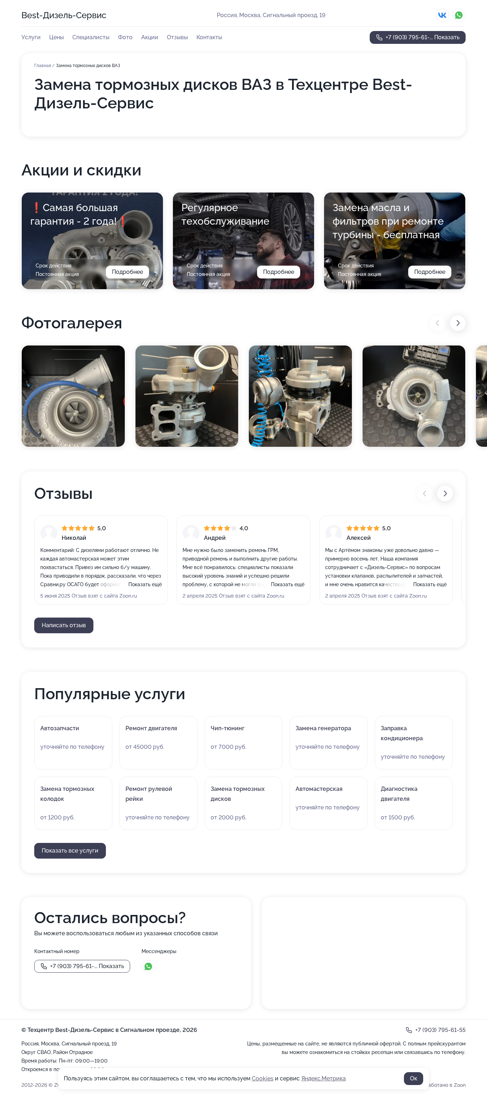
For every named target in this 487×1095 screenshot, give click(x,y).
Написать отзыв (64, 625)
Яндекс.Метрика (323, 1078)
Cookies (262, 1078)
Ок (413, 1078)
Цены (56, 37)
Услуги (31, 37)
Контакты (209, 37)
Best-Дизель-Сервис (63, 15)
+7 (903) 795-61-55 (440, 1030)
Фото (125, 37)
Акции (149, 37)
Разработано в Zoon (441, 1085)
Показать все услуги (70, 850)
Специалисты (90, 37)
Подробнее (127, 271)
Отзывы (177, 37)
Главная (43, 65)
